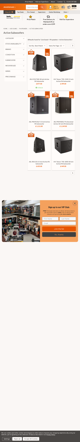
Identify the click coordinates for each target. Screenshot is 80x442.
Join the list (59, 229)
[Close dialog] (74, 203)
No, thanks (59, 234)
